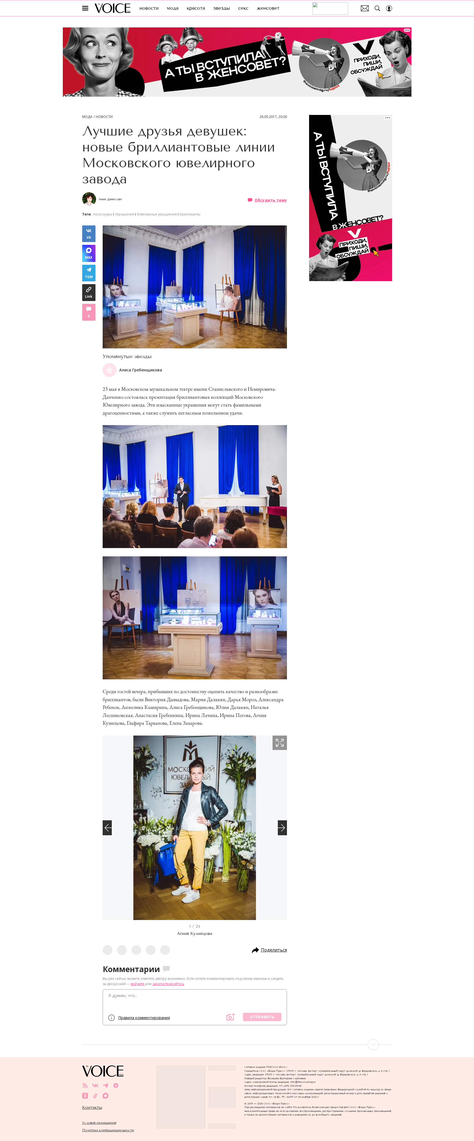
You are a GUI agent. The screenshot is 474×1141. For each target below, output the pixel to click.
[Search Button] (377, 8)
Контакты (92, 1107)
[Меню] (85, 8)
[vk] (95, 1085)
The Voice (112, 8)
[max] (105, 1096)
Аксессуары (102, 214)
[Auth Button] (389, 8)
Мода (87, 117)
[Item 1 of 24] (195, 828)
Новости (104, 117)
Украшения (124, 214)
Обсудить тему (271, 199)
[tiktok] (95, 1096)
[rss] (85, 1085)
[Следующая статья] (237, 1044)
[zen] (116, 1085)
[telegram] (105, 1085)
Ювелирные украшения (157, 214)
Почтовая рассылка (365, 8)
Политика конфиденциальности (108, 1130)
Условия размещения (99, 1123)
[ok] (85, 1096)
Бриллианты (190, 214)
